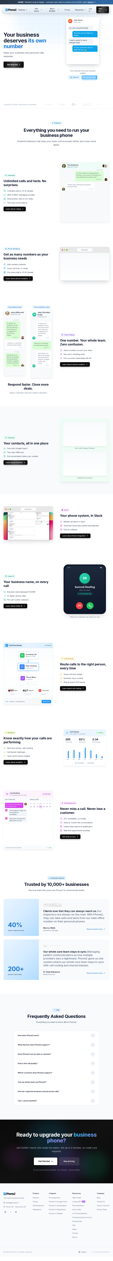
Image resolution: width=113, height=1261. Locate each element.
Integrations (37, 1209)
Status (74, 1229)
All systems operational (101, 1252)
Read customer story (95, 929)
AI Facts (75, 1233)
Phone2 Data (77, 1221)
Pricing (67, 10)
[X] (11, 1212)
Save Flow (46, 701)
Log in (90, 10)
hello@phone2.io (12, 1203)
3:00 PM (34, 823)
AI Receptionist (38, 1205)
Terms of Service (103, 1205)
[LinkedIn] (5, 1212)
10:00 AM (34, 814)
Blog (98, 1198)
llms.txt (74, 1237)
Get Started (44, 1161)
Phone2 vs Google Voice (58, 1202)
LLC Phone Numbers (79, 1213)
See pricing (69, 1161)
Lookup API (78, 1202)
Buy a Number (52, 10)
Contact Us (101, 1202)
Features (21, 10)
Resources (79, 10)
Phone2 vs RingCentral (57, 1209)
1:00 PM (33, 819)
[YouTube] (16, 1212)
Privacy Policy (102, 1209)
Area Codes (76, 1209)
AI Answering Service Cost (82, 1217)
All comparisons (54, 1198)
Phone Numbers (78, 1205)
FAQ (73, 1225)
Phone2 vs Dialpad (56, 1213)
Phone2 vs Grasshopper (58, 1205)
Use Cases (36, 10)
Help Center (76, 1198)
